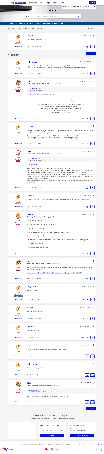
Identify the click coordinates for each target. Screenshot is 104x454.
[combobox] (56, 16)
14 (30, 402)
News (42, 3)
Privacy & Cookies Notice (45, 444)
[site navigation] (9, 2)
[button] (94, 35)
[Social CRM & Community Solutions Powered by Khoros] (98, 449)
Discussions (33, 3)
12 (30, 356)
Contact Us (74, 444)
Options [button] (90, 28)
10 (30, 318)
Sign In (93, 2)
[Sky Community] (18, 3)
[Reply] (92, 46)
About (55, 3)
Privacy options (24, 444)
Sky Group (81, 444)
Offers (62, 3)
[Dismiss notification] (94, 7)
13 (30, 374)
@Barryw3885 (33, 88)
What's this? (18, 43)
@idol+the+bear (33, 390)
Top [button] (100, 444)
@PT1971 (30, 166)
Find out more (56, 83)
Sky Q (52, 10)
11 (30, 337)
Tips (48, 3)
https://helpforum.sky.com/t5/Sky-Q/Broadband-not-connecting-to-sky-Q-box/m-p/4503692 (54, 273)
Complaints (68, 444)
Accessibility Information (58, 444)
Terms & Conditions (33, 444)
